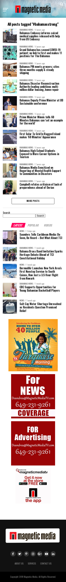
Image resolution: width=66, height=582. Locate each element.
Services (32, 563)
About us (19, 563)
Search (6, 212)
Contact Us (46, 563)
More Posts (33, 201)
